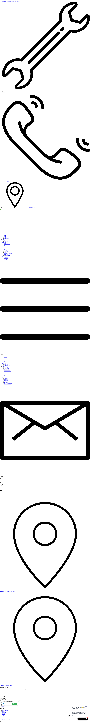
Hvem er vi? (6, 257)
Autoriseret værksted (7, 249)
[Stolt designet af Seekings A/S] (0, 721)
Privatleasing (6, 367)
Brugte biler (4, 242)
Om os (3, 256)
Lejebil (5, 252)
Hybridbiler (6, 241)
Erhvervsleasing (6, 368)
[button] (45, 309)
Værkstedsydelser (7, 250)
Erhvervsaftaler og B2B (8, 261)
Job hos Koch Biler (7, 262)
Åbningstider (6, 259)
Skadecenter (6, 254)
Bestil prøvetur (6, 238)
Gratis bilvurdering (7, 244)
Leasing (3, 245)
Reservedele (6, 251)
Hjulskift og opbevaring (8, 253)
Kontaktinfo (6, 258)
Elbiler (5, 240)
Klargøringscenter (7, 255)
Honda (5, 237)
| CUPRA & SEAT (6, 685)
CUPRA (5, 235)
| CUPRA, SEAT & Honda (7, 591)
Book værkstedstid (7, 248)
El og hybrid (4, 239)
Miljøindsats (6, 382)
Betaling (5, 381)
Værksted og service (5, 247)
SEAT (5, 236)
